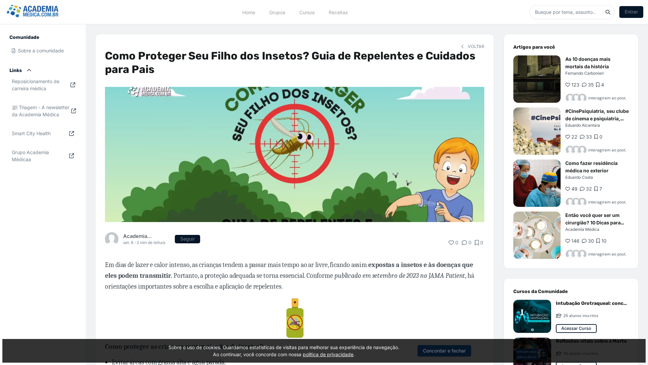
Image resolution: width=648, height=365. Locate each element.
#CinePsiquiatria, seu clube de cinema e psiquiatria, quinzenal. (597, 118)
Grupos (277, 12)
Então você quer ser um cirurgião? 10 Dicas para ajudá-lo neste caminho (593, 222)
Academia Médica (137, 236)
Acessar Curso (576, 328)
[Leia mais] (537, 79)
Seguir (187, 239)
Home (248, 12)
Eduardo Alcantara (582, 125)
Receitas (338, 12)
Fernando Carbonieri (584, 73)
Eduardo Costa (579, 177)
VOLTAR (475, 46)
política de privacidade (328, 354)
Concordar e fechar (444, 351)
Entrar (631, 12)
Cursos (307, 12)
